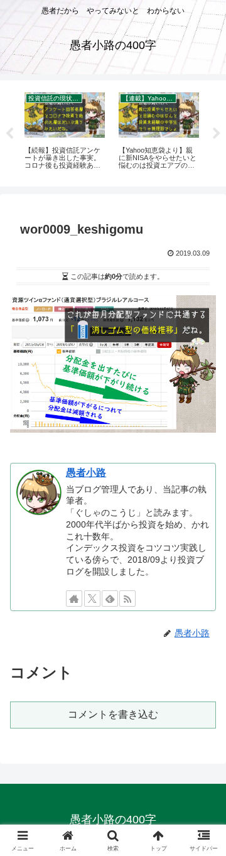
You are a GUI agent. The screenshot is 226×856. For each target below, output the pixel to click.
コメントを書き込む (113, 714)
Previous (9, 133)
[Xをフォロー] (92, 598)
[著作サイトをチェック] (74, 598)
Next (216, 133)
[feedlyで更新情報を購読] (110, 598)
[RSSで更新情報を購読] (127, 598)
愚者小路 (86, 472)
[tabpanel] (64, 131)
